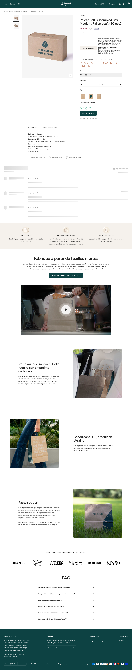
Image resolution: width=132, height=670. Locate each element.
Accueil (6, 11)
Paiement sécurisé (75, 157)
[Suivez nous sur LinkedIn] (102, 641)
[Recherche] (120, 4)
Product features (50, 127)
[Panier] (127, 4)
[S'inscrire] (73, 647)
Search (121, 640)
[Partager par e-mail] (96, 118)
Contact (12, 4)
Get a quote (88, 113)
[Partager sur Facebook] (87, 118)
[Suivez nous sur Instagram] (97, 641)
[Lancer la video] (66, 309)
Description (32, 127)
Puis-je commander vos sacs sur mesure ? (53, 613)
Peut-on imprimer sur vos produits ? (51, 606)
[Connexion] (123, 4)
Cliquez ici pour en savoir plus (66, 275)
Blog (19, 4)
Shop (5, 4)
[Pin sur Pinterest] (90, 118)
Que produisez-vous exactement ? (50, 600)
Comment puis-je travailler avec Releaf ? (52, 619)
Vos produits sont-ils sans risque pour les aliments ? (56, 594)
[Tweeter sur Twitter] (93, 118)
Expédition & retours (38, 157)
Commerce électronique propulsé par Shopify (53, 664)
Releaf (82, 15)
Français (112, 4)
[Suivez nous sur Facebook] (92, 641)
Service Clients (57, 157)
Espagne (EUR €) (100, 4)
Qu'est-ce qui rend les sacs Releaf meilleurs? (54, 587)
